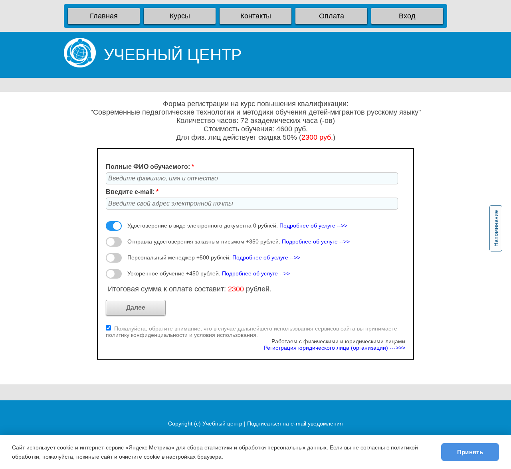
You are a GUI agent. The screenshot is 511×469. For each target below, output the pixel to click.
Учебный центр (222, 423)
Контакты (255, 16)
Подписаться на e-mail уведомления (295, 423)
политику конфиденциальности (147, 335)
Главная (104, 16)
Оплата (331, 16)
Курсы (180, 16)
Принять (470, 452)
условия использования (225, 335)
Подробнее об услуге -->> (313, 225)
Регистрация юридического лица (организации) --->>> (334, 347)
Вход (407, 16)
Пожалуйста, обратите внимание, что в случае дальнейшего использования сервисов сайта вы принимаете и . (251, 331)
